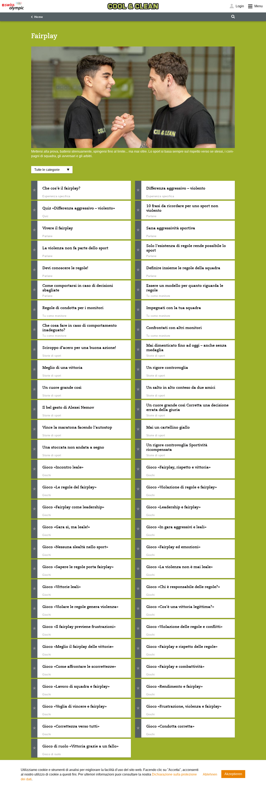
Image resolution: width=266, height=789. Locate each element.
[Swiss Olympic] (13, 6)
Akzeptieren (233, 774)
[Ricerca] (233, 16)
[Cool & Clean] (133, 6)
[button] (34, 190)
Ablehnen (210, 774)
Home (38, 16)
